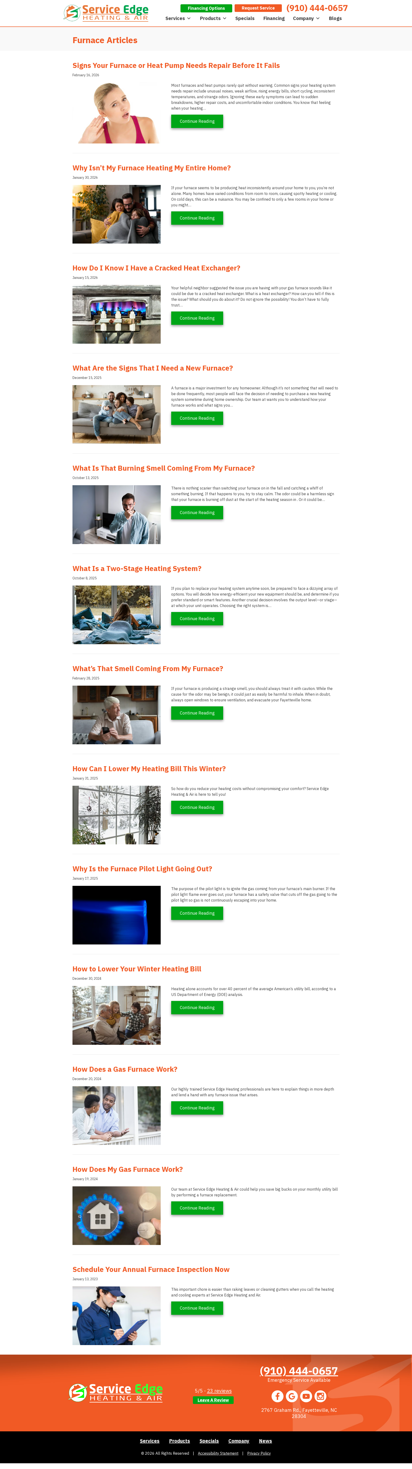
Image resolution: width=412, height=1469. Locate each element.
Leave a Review (213, 1400)
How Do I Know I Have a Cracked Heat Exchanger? (156, 267)
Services (175, 18)
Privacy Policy (259, 1453)
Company (303, 18)
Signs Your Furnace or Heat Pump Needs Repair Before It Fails (176, 65)
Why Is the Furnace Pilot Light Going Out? (142, 868)
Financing (274, 18)
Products (210, 18)
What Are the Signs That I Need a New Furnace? (152, 367)
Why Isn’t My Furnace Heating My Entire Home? (151, 167)
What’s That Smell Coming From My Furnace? (147, 668)
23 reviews (219, 1390)
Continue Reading (201, 121)
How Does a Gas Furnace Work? (124, 1069)
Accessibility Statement (218, 1453)
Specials (245, 18)
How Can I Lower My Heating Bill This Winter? (149, 768)
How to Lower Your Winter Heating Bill (136, 968)
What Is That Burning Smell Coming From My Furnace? (163, 468)
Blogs (335, 18)
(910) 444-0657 (299, 1370)
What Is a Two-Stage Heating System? (136, 568)
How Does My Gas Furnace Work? (127, 1169)
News (265, 1441)
